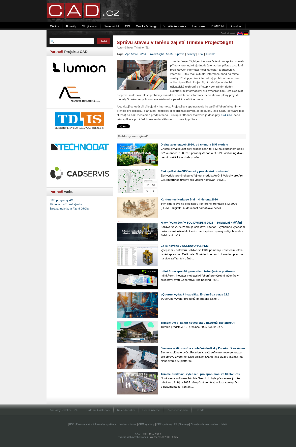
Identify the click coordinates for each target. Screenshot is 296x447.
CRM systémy (146, 424)
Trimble (210, 54)
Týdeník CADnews (98, 410)
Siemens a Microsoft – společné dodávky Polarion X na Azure (203, 348)
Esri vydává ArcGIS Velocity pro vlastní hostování (195, 171)
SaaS (169, 54)
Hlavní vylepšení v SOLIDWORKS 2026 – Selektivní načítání (201, 222)
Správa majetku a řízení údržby (69, 208)
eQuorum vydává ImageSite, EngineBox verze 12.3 (195, 294)
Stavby (191, 54)
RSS (71, 424)
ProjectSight (156, 54)
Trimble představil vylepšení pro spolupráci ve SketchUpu (200, 374)
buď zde (226, 115)
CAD (138, 433)
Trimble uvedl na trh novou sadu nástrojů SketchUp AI (198, 322)
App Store (131, 54)
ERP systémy (164, 424)
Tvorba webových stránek (133, 437)
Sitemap (184, 424)
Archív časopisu (178, 410)
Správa (179, 54)
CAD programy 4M (61, 200)
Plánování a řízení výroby (66, 204)
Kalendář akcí (126, 410)
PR (175, 424)
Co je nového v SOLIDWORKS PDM (185, 245)
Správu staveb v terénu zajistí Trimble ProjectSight (175, 42)
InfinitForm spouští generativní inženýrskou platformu (198, 271)
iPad (143, 54)
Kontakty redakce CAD (64, 410)
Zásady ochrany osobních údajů (208, 424)
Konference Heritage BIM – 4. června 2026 (189, 199)
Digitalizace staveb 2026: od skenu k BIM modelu (194, 144)
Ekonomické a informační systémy (96, 424)
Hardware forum (127, 424)
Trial (200, 54)
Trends (199, 410)
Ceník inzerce (151, 410)
